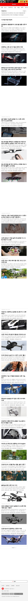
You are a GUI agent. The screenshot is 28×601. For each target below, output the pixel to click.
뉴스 (5, 7)
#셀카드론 (18, 469)
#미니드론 (16, 13)
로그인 (3, 585)
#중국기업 (17, 382)
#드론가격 (6, 405)
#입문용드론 (4, 13)
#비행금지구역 (18, 339)
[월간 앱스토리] (14, 4)
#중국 (13, 382)
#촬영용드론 (22, 13)
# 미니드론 (6, 125)
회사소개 (17, 585)
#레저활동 (6, 448)
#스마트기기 (7, 533)
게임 (18, 7)
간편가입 (7, 585)
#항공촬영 (12, 339)
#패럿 (11, 490)
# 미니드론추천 (13, 125)
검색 (26, 4)
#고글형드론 (20, 448)
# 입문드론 (19, 125)
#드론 (2, 31)
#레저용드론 (13, 533)
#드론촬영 (15, 14)
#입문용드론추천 (5, 14)
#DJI (11, 14)
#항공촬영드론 (19, 427)
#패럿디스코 (15, 490)
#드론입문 (21, 14)
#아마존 (22, 382)
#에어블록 (15, 170)
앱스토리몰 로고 (3, 589)
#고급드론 (12, 74)
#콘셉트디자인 (11, 51)
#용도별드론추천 (13, 31)
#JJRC (22, 469)
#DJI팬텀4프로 (12, 427)
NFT (22, 7)
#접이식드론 (12, 148)
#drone (6, 51)
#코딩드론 (10, 170)
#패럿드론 (6, 490)
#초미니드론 (19, 318)
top (15, 581)
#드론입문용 (17, 267)
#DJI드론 (14, 360)
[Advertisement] (14, 101)
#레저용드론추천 (21, 533)
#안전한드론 (18, 148)
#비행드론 (20, 170)
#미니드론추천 (13, 318)
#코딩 (5, 170)
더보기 (24, 11)
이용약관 (11, 593)
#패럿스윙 (21, 490)
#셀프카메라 (12, 469)
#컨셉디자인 (18, 51)
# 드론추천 (6, 222)
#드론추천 (10, 13)
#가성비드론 (17, 74)
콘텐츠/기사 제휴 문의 (18, 593)
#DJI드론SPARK (21, 360)
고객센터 (12, 585)
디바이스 (10, 7)
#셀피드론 (6, 469)
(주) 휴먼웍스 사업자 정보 (9, 588)
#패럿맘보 (23, 512)
